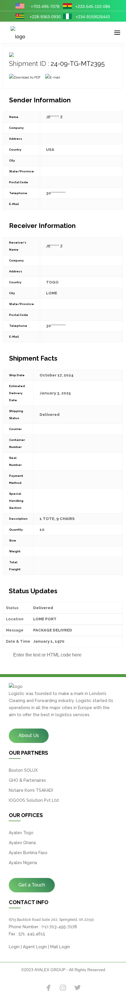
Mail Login (60, 946)
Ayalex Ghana (22, 842)
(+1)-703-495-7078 (59, 926)
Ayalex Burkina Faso (28, 852)
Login (14, 946)
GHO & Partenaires (27, 780)
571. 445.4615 (31, 933)
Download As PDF (27, 77)
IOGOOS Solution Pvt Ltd (34, 800)
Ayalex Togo (21, 832)
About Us (28, 735)
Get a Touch (31, 885)
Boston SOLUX (23, 770)
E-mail (55, 77)
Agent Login (35, 946)
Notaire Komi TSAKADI (31, 790)
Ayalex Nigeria (23, 862)
